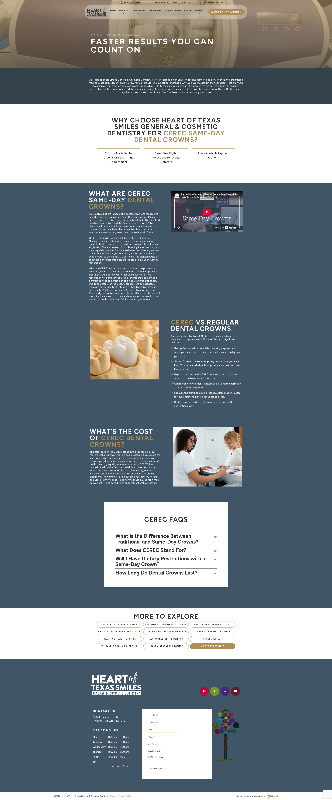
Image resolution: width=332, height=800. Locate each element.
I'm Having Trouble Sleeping (119, 646)
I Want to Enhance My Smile (212, 631)
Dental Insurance (173, 10)
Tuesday (97, 742)
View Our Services (212, 646)
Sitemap (113, 796)
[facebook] (214, 691)
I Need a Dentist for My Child (212, 624)
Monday (97, 737)
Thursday (98, 751)
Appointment (227, 12)
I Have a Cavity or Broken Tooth (119, 631)
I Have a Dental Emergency (166, 646)
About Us (123, 10)
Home (113, 10)
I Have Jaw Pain (212, 639)
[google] (204, 691)
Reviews (188, 10)
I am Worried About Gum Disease (166, 624)
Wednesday (99, 746)
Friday (96, 756)
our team (157, 79)
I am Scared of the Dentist (166, 639)
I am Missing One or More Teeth (166, 631)
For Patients (155, 10)
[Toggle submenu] (123, 13)
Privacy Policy (125, 796)
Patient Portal (214, 3)
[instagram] (225, 691)
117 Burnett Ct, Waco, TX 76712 (172, 3)
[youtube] (235, 691)
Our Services (138, 10)
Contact (199, 10)
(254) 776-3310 (124, 2)
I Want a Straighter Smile (119, 639)
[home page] (96, 12)
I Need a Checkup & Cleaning (119, 624)
